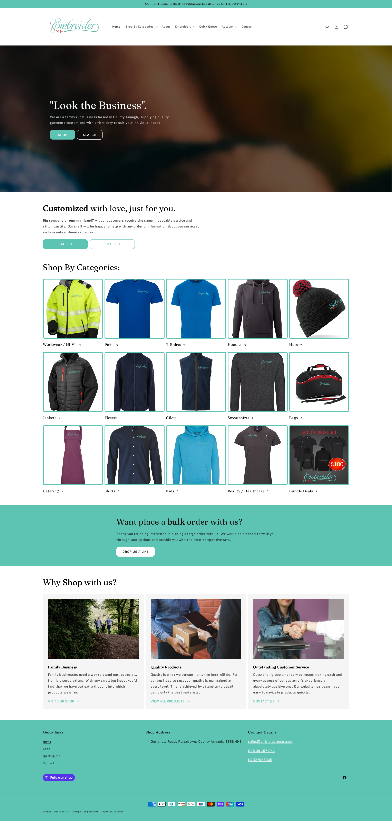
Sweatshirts (238, 417)
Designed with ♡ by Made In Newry (103, 811)
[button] (141, 26)
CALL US (65, 244)
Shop (46, 749)
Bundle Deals (301, 491)
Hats (293, 344)
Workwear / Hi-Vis (60, 344)
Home (47, 742)
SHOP (62, 135)
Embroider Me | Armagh (67, 811)
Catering (51, 491)
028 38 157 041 (261, 750)
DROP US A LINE (135, 551)
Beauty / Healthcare (246, 491)
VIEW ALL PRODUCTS (168, 701)
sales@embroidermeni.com (270, 741)
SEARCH (89, 135)
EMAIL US (112, 244)
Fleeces (111, 417)
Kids (170, 491)
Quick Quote (52, 756)
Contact (48, 763)
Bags (293, 417)
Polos (109, 344)
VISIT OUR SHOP (61, 701)
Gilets (171, 417)
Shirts (110, 491)
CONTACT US (263, 701)
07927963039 (260, 759)
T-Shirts (173, 344)
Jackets (49, 417)
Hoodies (235, 344)
